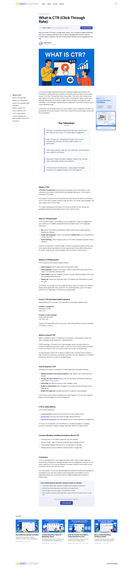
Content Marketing (44, 14)
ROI (90, 102)
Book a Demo (54, 380)
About (49, 4)
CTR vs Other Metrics (18, 113)
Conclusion (15, 121)
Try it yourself (66, 503)
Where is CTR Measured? (20, 100)
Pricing (55, 4)
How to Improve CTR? (19, 111)
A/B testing (63, 323)
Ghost (115, 563)
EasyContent (47, 43)
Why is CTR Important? (19, 98)
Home (43, 4)
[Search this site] (116, 4)
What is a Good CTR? (18, 108)
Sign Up (61, 4)
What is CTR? (16, 95)
